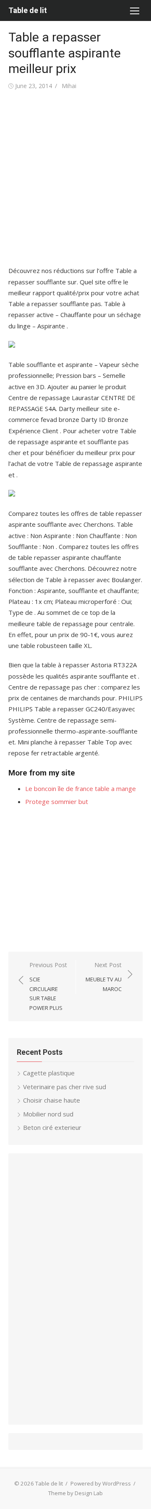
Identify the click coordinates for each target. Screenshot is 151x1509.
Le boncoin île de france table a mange (80, 788)
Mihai (69, 86)
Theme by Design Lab (75, 1493)
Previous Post (48, 986)
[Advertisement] (75, 178)
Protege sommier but (56, 801)
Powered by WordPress (100, 1483)
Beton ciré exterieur (52, 1127)
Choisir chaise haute (51, 1100)
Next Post (104, 976)
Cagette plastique (49, 1073)
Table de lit (27, 10)
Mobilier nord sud (48, 1114)
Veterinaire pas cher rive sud (64, 1086)
